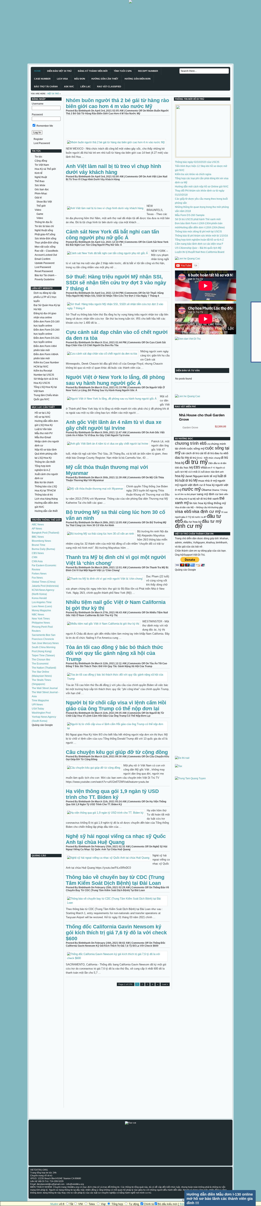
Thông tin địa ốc (43, 222)
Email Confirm (42, 259)
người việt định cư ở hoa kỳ (197, 484)
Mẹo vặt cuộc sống (45, 246)
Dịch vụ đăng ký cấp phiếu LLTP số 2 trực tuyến (45, 297)
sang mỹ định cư (207, 494)
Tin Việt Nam (42, 164)
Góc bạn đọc (42, 189)
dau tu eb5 (221, 453)
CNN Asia (37, 561)
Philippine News (41, 622)
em (208, 467)
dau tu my (182, 457)
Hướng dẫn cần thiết (46, 511)
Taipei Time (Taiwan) (43, 655)
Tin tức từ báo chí (44, 226)
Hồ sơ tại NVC (43, 417)
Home (37, 71)
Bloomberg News (41, 540)
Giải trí (38, 197)
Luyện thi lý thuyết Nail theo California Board (199, 252)
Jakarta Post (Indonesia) (45, 585)
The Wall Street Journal (45, 688)
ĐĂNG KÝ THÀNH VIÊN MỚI (92, 71)
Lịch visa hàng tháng (46, 498)
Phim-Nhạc (41, 193)
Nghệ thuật (41, 177)
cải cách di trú (190, 453)
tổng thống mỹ (216, 503)
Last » (165, 984)
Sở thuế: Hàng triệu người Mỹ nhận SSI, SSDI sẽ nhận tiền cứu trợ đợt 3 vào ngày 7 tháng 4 (116, 282)
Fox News (37, 577)
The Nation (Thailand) (44, 667)
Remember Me (44, 125)
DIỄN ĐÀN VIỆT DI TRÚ (59, 71)
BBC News (38, 536)
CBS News (38, 553)
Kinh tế (38, 173)
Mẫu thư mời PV (44, 433)
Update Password (44, 263)
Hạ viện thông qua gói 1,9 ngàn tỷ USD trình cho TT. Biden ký (112, 794)
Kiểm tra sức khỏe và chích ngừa (193, 174)
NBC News (38, 614)
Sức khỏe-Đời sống (45, 238)
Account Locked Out (46, 254)
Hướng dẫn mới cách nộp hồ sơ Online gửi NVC (202, 186)
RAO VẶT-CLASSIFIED (109, 86)
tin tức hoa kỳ (198, 503)
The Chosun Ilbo (41, 659)
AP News (37, 528)
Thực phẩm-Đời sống (46, 242)
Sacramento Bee (41, 635)
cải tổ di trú (207, 453)
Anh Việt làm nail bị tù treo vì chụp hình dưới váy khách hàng (113, 169)
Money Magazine (41, 610)
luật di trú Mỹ (188, 480)
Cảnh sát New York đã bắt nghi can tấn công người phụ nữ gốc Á (112, 234)
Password (37, 114)
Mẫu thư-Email (43, 437)
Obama (206, 489)
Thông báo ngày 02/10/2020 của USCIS (197, 162)
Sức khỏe (40, 185)
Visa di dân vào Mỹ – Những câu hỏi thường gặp (199, 507)
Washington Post (41, 712)
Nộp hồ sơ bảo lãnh (46, 449)
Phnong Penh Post (42, 626)
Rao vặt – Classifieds (46, 250)
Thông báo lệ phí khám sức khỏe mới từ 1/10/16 (201, 235)
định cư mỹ (188, 526)
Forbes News (39, 573)
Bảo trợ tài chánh (44, 482)
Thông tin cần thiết (45, 462)
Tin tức (38, 156)
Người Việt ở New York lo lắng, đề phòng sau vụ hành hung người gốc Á (115, 380)
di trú (193, 457)
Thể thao (39, 181)
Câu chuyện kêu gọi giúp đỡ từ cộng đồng (117, 752)
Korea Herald (39, 598)
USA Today (38, 708)
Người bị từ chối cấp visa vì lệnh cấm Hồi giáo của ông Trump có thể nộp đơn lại (116, 705)
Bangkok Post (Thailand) (45, 532)
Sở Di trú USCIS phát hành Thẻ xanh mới (198, 219)
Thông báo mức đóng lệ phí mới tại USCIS (198, 231)
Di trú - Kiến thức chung (208, 458)
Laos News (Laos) (42, 606)
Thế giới (41, 205)
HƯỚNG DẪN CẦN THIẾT (104, 79)
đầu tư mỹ (212, 521)
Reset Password (44, 271)
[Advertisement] (122, 32)
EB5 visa (200, 467)
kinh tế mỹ (210, 476)
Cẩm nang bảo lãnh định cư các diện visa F (199, 243)
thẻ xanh (213, 498)
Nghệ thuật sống (44, 230)
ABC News (38, 524)
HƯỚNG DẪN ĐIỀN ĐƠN (137, 79)
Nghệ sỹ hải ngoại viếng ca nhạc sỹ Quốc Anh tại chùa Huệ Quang (116, 839)
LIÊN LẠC (85, 86)
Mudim (54, 1204)
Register (38, 139)
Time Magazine (40, 700)
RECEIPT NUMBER (148, 71)
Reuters (36, 630)
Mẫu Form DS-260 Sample (190, 215)
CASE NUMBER (42, 79)
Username (37, 103)
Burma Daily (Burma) (43, 549)
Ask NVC (69, 86)
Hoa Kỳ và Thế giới (45, 169)
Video (38, 209)
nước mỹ (191, 489)
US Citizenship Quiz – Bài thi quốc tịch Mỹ (198, 248)
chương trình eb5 (191, 443)
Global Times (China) (43, 581)
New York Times (41, 618)
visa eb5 (183, 511)
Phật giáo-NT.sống (45, 234)
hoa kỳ (180, 476)
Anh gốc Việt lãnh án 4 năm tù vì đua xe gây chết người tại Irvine (113, 425)
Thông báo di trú (44, 494)
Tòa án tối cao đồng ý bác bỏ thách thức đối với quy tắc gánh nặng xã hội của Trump (114, 653)
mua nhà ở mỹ (207, 480)
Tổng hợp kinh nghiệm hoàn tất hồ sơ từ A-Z (199, 239)
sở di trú (201, 498)
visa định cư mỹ (206, 511)
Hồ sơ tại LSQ (42, 412)
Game (39, 214)
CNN (34, 557)
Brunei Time (38, 545)
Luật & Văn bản (43, 429)
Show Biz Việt (44, 201)
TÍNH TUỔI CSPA (123, 71)
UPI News (37, 704)
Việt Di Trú (53, 94)
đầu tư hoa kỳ (192, 521)
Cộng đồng (41, 160)
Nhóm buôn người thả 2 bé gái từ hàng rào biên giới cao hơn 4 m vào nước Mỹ (117, 103)
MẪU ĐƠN (79, 79)
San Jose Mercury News (45, 643)
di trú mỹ (196, 461)
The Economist (40, 663)
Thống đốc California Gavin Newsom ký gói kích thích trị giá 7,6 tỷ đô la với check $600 (116, 932)
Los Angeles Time (42, 602)
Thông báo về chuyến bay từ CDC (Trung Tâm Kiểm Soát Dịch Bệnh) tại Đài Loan (115, 880)
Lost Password (42, 143)
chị (208, 444)
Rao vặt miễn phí (185, 406)
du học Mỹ (186, 467)
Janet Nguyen (194, 476)
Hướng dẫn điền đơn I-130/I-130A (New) (202, 227)
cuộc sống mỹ (196, 448)
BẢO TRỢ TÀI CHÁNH (46, 86)
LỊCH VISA (62, 79)
